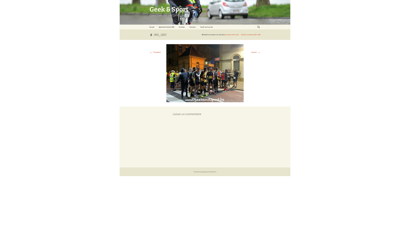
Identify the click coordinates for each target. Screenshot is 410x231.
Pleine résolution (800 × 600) (252, 35)
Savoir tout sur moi (206, 27)
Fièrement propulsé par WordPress (205, 172)
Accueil (151, 27)
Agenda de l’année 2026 (166, 27)
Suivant (256, 52)
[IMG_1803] (205, 73)
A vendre (182, 27)
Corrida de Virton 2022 (232, 35)
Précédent (155, 52)
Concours (192, 27)
